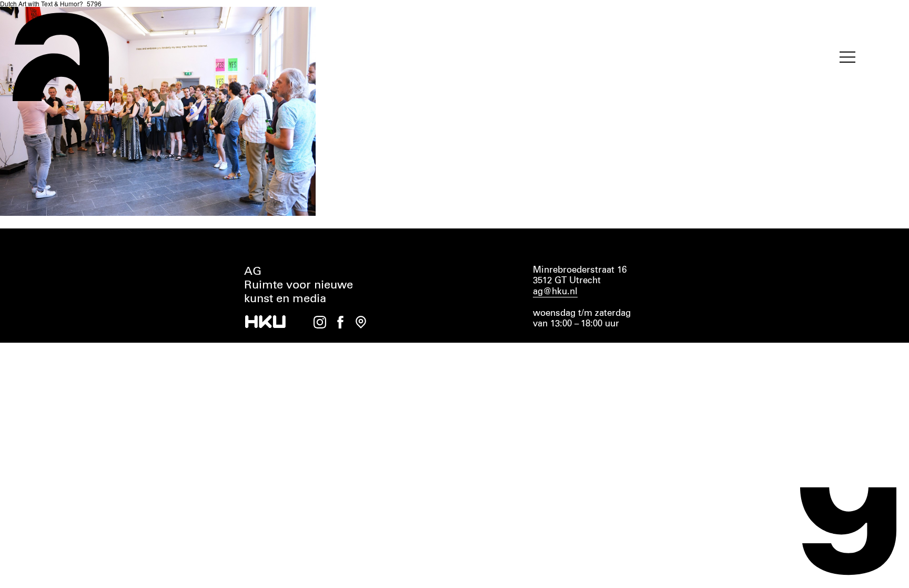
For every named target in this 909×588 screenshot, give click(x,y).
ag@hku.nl (555, 291)
